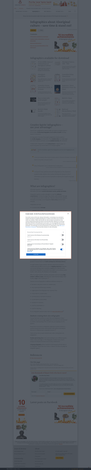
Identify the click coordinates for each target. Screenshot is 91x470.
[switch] (62, 235)
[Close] (68, 214)
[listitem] (45, 232)
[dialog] (45, 235)
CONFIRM (35, 254)
